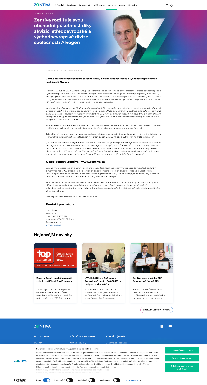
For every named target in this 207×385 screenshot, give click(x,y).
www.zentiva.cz (53, 225)
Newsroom (48, 13)
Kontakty (132, 5)
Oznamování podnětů (116, 343)
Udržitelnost (99, 5)
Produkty (71, 5)
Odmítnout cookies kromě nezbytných (182, 367)
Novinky (112, 5)
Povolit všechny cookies (182, 350)
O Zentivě (59, 5)
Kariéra (122, 5)
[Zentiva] (42, 4)
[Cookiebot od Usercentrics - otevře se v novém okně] (20, 380)
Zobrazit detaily (131, 380)
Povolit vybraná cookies (182, 358)
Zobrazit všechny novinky (156, 310)
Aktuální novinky (76, 70)
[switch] (69, 380)
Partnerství (84, 5)
